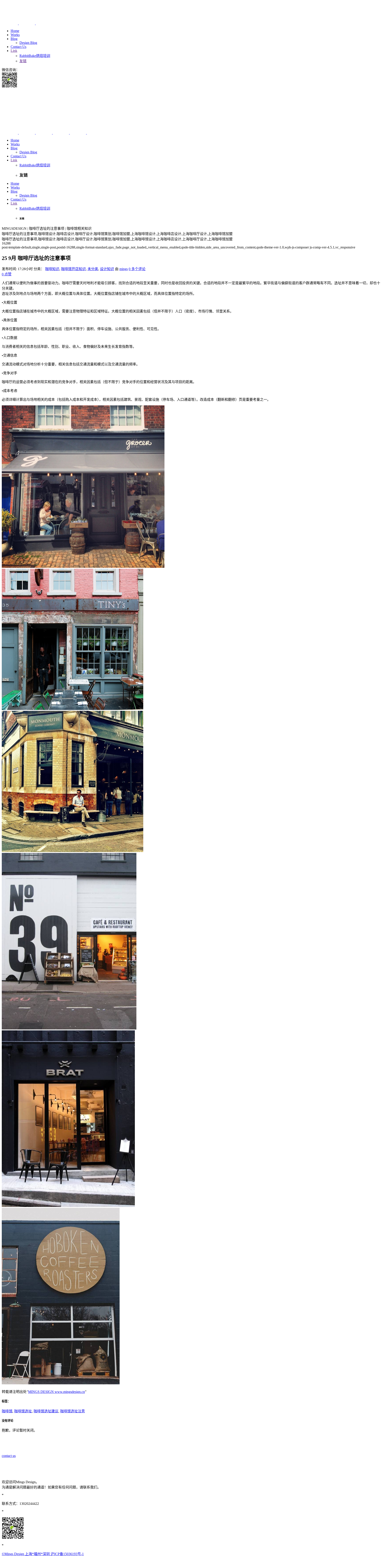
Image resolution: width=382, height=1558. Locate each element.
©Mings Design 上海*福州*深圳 (26, 1554)
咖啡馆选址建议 (46, 1411)
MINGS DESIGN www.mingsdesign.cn (56, 1392)
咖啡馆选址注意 (72, 1411)
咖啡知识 (52, 269)
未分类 (93, 269)
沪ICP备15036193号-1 (67, 1554)
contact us (9, 1456)
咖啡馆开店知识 (73, 269)
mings (123, 269)
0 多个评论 (137, 269)
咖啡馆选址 (23, 1411)
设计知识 (107, 269)
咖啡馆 (7, 1411)
